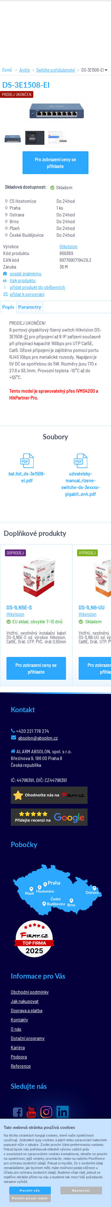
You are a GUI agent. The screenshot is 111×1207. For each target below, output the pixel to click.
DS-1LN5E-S (19, 607)
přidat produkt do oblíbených (37, 287)
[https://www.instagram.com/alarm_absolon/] (46, 1112)
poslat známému (25, 273)
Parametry (29, 307)
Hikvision (68, 246)
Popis (8, 307)
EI (26, 336)
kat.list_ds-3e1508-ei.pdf (27, 476)
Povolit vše (30, 1190)
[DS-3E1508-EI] (55, 109)
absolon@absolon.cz (38, 738)
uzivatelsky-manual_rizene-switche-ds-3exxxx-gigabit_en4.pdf (80, 483)
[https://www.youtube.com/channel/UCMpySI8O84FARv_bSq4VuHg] (31, 1112)
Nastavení (81, 1190)
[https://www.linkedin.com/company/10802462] (62, 1112)
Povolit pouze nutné (30, 1198)
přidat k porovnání (27, 294)
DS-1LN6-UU (92, 607)
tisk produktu (22, 280)
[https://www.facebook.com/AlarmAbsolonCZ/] (18, 1112)
